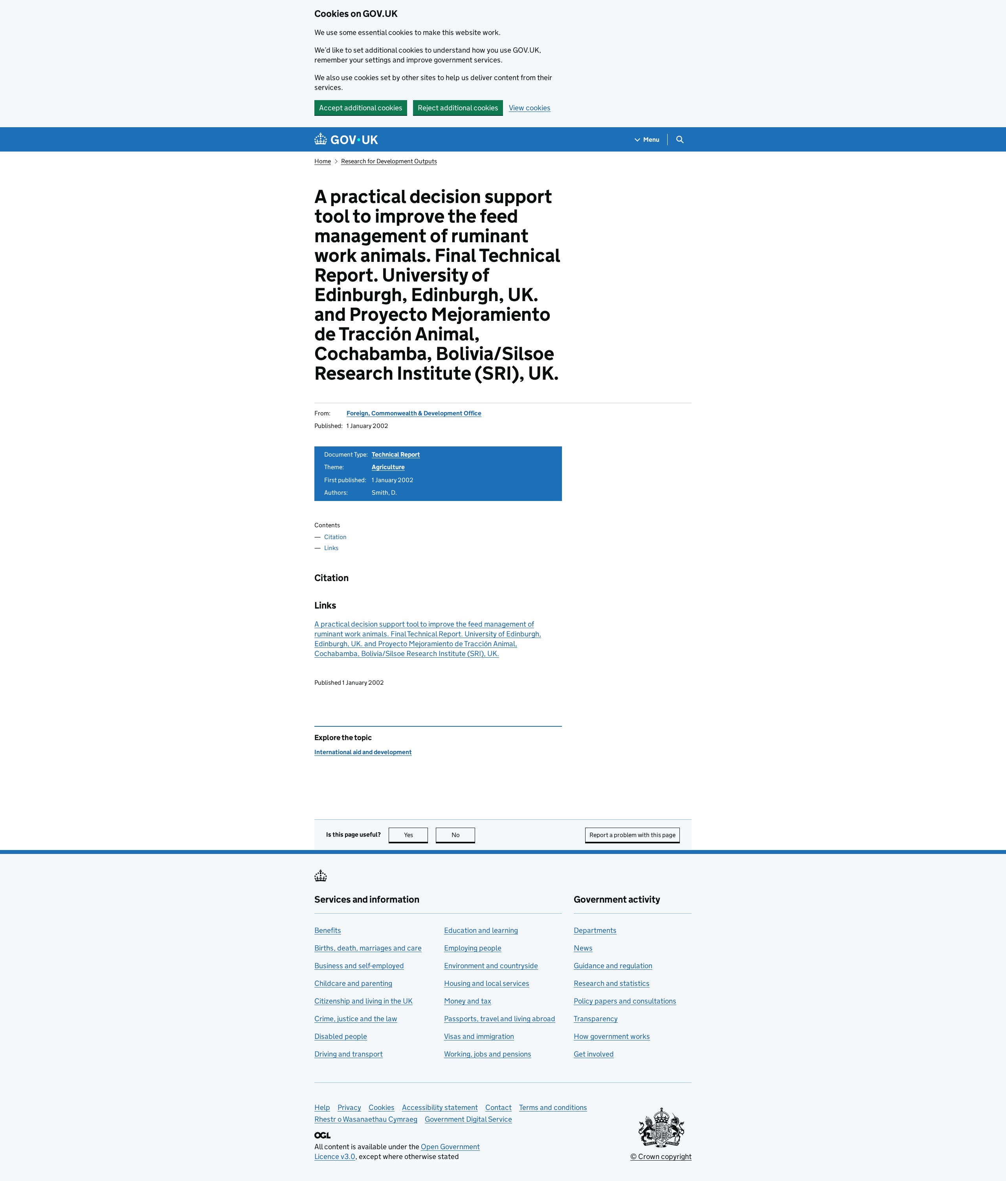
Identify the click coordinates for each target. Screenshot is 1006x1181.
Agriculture (388, 467)
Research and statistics (612, 983)
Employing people (472, 947)
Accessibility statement (440, 1107)
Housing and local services (486, 983)
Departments (595, 930)
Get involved (594, 1054)
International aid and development (363, 752)
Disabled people (340, 1036)
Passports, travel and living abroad (499, 1018)
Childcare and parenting (353, 983)
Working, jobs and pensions (487, 1054)
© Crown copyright (661, 1156)
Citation (335, 537)
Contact (498, 1107)
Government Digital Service (468, 1119)
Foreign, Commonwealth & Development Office (414, 413)
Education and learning (481, 930)
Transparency (596, 1018)
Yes (416, 835)
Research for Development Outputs (389, 161)
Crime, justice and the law (355, 1018)
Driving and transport (348, 1054)
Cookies (382, 1107)
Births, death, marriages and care (368, 947)
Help (322, 1107)
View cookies (530, 108)
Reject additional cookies (458, 107)
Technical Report (396, 454)
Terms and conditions (553, 1107)
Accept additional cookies (360, 107)
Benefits (327, 930)
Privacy (349, 1107)
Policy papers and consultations (625, 1000)
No (463, 835)
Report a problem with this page (632, 835)
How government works (612, 1036)
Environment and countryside (491, 965)
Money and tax (467, 1000)
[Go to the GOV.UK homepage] (346, 139)
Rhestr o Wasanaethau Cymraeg (365, 1119)
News (583, 947)
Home (322, 161)
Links (331, 548)
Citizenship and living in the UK (363, 1000)
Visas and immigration (479, 1036)
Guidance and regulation (613, 965)
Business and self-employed (359, 965)
